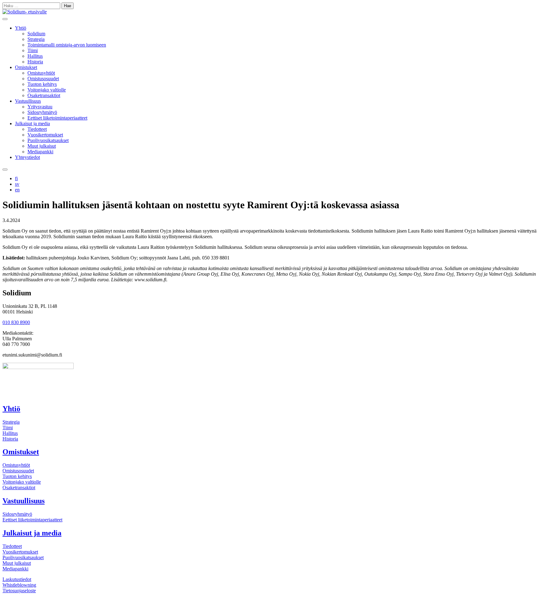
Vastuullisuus (28, 101)
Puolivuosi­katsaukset (23, 557)
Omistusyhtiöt (41, 73)
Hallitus (35, 56)
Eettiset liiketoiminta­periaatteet (32, 519)
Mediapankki (40, 151)
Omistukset (26, 67)
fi (16, 178)
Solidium (36, 33)
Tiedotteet (37, 129)
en (17, 189)
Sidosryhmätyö (42, 112)
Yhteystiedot (27, 157)
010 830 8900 (16, 322)
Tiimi (32, 50)
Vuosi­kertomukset (20, 551)
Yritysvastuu (39, 106)
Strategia (36, 39)
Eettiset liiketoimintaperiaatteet (57, 118)
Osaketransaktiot (43, 95)
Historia (35, 61)
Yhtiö (20, 28)
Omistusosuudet (43, 78)
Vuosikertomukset (45, 134)
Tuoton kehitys (42, 84)
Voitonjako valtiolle (46, 89)
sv (17, 184)
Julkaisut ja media (32, 123)
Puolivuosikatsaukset (48, 140)
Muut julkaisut (41, 146)
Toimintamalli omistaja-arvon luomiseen (66, 44)
